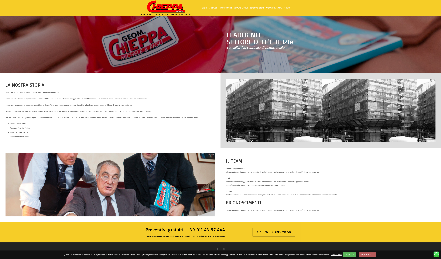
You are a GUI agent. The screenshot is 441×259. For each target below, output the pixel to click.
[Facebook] (217, 249)
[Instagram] (223, 249)
